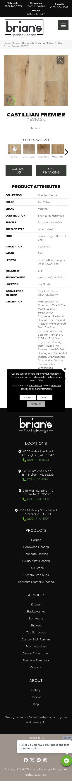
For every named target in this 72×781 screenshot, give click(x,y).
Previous (5, 150)
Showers (36, 625)
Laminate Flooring (36, 553)
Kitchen (36, 604)
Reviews (36, 697)
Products (39, 43)
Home (7, 43)
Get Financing (51, 170)
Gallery (36, 690)
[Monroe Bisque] (29, 149)
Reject (45, 397)
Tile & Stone (36, 567)
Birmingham (36, 5)
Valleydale (13, 5)
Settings (36, 404)
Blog (36, 704)
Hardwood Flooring (36, 546)
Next (66, 150)
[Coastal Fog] (43, 149)
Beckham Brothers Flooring (36, 581)
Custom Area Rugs (36, 574)
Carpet (36, 539)
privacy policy (35, 385)
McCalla (36, 12)
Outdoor (36, 667)
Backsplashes (36, 611)
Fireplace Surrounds (36, 660)
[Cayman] (14, 149)
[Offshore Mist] (58, 149)
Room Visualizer (36, 646)
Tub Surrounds (36, 632)
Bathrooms (36, 618)
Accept (27, 397)
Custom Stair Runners (36, 639)
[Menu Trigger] (63, 25)
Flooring (16, 43)
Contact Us (19, 170)
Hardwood (27, 43)
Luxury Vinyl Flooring (36, 560)
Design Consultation (36, 653)
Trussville (59, 5)
